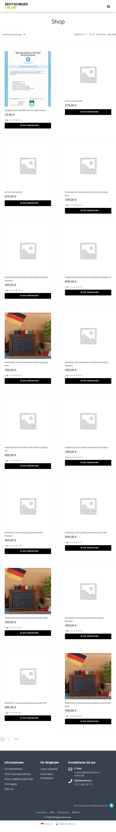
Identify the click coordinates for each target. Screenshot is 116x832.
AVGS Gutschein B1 (73, 101)
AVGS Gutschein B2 (13, 192)
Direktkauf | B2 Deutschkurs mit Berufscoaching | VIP (26, 449)
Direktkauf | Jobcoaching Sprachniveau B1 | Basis (86, 447)
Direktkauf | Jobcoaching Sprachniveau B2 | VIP (26, 703)
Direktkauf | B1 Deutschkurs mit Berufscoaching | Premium (26, 279)
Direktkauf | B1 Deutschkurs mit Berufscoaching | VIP (88, 277)
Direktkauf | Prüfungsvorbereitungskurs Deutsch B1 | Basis (88, 704)
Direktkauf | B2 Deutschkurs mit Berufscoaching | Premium (86, 364)
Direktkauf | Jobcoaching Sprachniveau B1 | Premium (24, 534)
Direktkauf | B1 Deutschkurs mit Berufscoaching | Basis (86, 194)
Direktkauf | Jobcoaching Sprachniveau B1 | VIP (86, 532)
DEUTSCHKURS (16, 5)
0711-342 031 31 (83, 784)
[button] (108, 6)
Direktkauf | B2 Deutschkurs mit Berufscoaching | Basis (26, 364)
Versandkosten (15, 120)
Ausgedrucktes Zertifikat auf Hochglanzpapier (25, 110)
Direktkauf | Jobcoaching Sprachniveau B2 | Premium (84, 619)
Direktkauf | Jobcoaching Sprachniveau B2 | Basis (26, 618)
